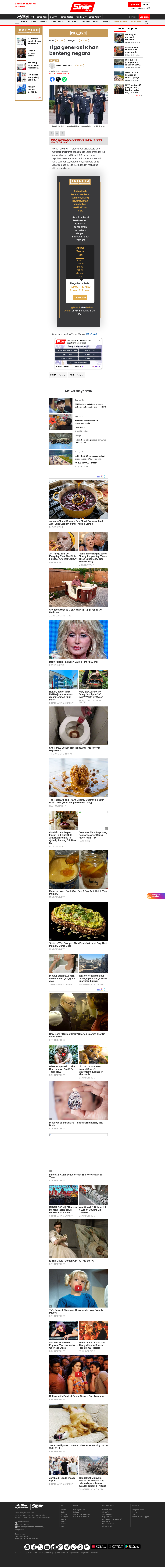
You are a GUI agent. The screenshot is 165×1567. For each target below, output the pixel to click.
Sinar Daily (42, 17)
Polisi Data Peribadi (81, 1517)
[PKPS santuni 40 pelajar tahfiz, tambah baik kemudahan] (119, 89)
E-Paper (133, 17)
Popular (133, 28)
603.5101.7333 (23, 1524)
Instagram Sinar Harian (156, 895)
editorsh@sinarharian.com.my (31, 1526)
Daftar (145, 4)
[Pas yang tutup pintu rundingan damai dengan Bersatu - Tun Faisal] (21, 65)
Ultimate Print (108, 1524)
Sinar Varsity (95, 17)
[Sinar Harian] (82, 7)
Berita (42, 21)
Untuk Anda (136, 21)
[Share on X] (58, 79)
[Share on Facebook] (52, 79)
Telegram (97, 140)
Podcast (86, 21)
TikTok (58, 142)
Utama (24, 21)
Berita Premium (121, 21)
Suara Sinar (56, 21)
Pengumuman (136, 1510)
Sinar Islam (71, 21)
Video (105, 21)
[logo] (22, 1507)
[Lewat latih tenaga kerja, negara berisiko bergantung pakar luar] (21, 77)
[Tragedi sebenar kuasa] (21, 53)
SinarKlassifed (21, 1536)
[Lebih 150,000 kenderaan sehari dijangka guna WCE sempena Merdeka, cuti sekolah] (61, 457)
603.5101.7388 (23, 1522)
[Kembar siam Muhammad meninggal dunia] (61, 422)
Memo (134, 1512)
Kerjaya (76, 1512)
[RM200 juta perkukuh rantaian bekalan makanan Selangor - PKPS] (61, 405)
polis (71, 374)
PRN (33, 17)
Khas (95, 21)
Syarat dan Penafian (81, 1514)
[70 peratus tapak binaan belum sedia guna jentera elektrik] (21, 41)
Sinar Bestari (67, 17)
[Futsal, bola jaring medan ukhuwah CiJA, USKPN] (61, 441)
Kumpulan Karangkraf (112, 1519)
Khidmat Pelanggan (136, 1517)
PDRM (53, 374)
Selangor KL (72, 40)
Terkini (33, 21)
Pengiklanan (20, 1534)
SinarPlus (54, 17)
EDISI (51, 40)
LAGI (38, 98)
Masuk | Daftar (62, 367)
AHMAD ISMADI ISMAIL (65, 65)
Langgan (144, 17)
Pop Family (81, 17)
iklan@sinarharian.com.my (26, 1539)
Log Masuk (134, 4)
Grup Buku (106, 1521)
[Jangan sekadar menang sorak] (21, 89)
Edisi (63, 1512)
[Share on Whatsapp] (64, 79)
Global (64, 1514)
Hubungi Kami (79, 1510)
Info (133, 1514)
